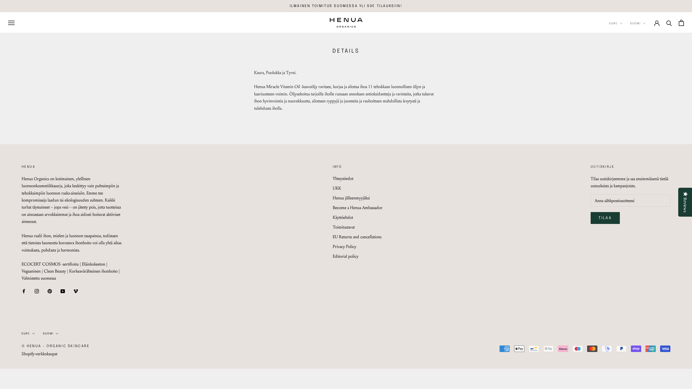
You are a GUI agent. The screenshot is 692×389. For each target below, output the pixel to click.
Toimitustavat (344, 227)
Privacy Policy (344, 246)
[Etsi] (669, 23)
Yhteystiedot (343, 178)
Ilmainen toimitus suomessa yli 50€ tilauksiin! (346, 6)
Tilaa (605, 218)
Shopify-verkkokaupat (39, 353)
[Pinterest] (50, 290)
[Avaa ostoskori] (681, 23)
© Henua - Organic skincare (56, 346)
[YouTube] (63, 290)
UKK (337, 188)
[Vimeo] (76, 290)
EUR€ (613, 23)
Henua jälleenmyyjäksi (351, 197)
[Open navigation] (11, 22)
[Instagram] (37, 290)
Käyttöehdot (343, 217)
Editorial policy (345, 256)
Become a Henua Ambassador (357, 207)
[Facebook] (24, 290)
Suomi (635, 23)
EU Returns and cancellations (357, 236)
